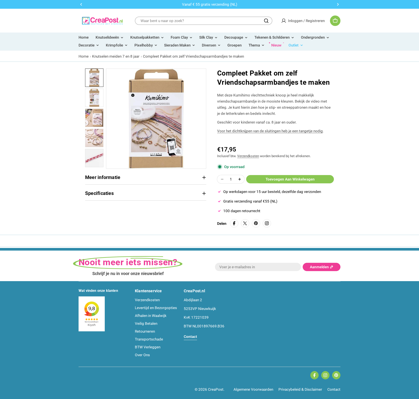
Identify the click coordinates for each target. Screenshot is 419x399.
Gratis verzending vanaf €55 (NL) (250, 201)
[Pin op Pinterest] (256, 223)
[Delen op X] (245, 223)
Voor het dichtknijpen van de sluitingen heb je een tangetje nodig (270, 131)
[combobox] (203, 21)
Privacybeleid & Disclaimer (300, 389)
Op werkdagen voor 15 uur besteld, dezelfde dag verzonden (272, 191)
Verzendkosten (248, 156)
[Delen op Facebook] (234, 223)
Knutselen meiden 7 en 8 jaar (115, 56)
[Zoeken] (266, 20)
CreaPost (215, 389)
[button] (81, 4)
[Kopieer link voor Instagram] (267, 223)
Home (84, 56)
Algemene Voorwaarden (253, 389)
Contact (333, 389)
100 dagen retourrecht (241, 211)
